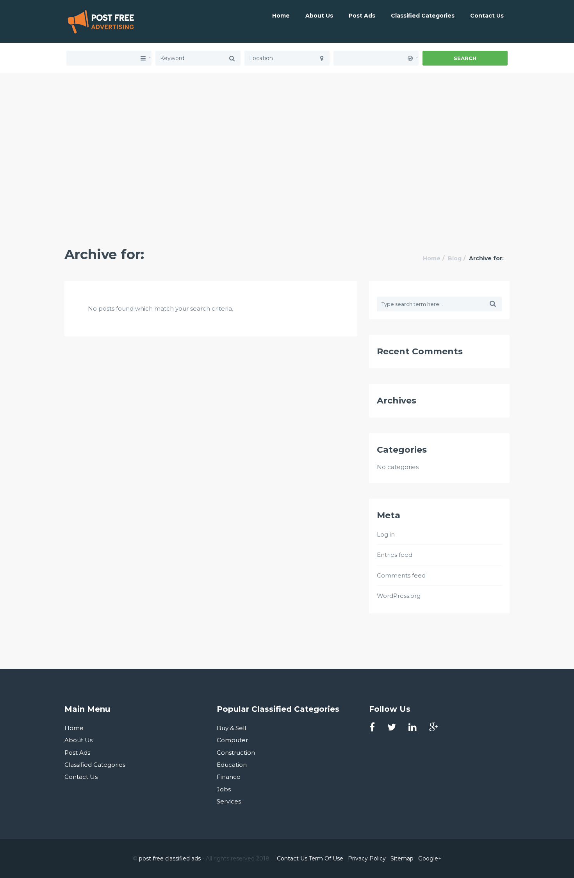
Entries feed (394, 554)
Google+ (430, 858)
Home (281, 15)
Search (465, 58)
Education (232, 764)
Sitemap (402, 858)
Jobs (224, 789)
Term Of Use (326, 858)
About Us (319, 15)
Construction (236, 752)
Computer (232, 740)
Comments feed (401, 575)
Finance (229, 776)
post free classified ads (170, 858)
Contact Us (487, 15)
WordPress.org (399, 595)
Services (229, 801)
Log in (386, 534)
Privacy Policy (367, 858)
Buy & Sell (231, 728)
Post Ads (362, 15)
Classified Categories (423, 15)
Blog (455, 258)
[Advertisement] (287, 128)
